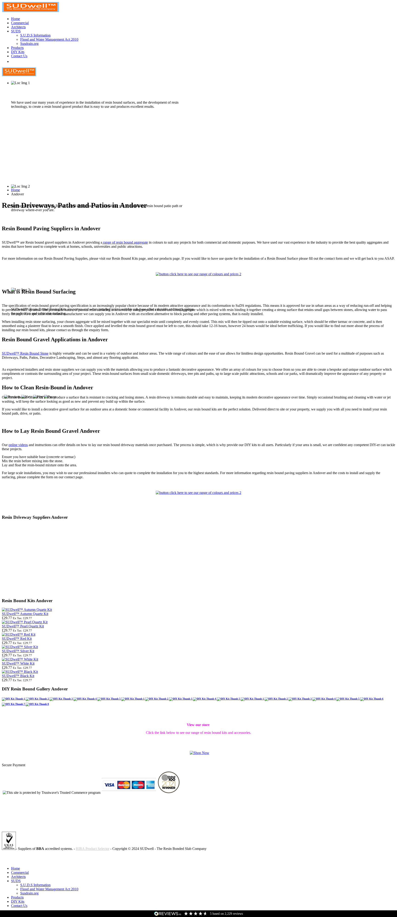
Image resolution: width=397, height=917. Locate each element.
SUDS (16, 31)
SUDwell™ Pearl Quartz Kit (23, 626)
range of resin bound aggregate (125, 242)
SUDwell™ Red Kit (17, 639)
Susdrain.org (29, 44)
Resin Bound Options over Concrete (28, 861)
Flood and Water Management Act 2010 (49, 39)
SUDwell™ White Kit (18, 663)
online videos (18, 445)
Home (15, 19)
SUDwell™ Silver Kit (18, 651)
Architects (18, 27)
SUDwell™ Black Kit (18, 676)
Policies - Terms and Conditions (25, 856)
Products (17, 48)
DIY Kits (17, 52)
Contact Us (19, 56)
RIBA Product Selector (92, 849)
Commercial (20, 23)
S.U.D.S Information (35, 35)
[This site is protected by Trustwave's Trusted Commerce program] (51, 793)
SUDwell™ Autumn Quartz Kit (25, 614)
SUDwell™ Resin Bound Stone (25, 353)
